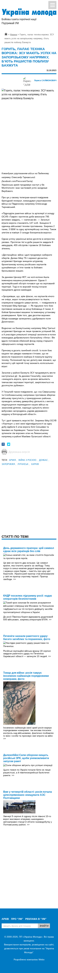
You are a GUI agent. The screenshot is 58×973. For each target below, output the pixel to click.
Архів (5, 919)
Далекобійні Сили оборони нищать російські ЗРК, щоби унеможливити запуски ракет (26, 758)
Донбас (44, 460)
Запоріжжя (9, 464)
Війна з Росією (28, 460)
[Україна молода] (29, 12)
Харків (35, 464)
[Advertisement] (29, 495)
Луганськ (24, 464)
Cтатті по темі (15, 536)
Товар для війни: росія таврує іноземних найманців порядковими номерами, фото (26, 675)
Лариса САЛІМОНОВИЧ (45, 80)
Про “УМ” (17, 919)
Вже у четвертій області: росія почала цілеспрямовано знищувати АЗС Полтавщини (27, 794)
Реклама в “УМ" (35, 919)
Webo (41, 959)
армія (13, 460)
